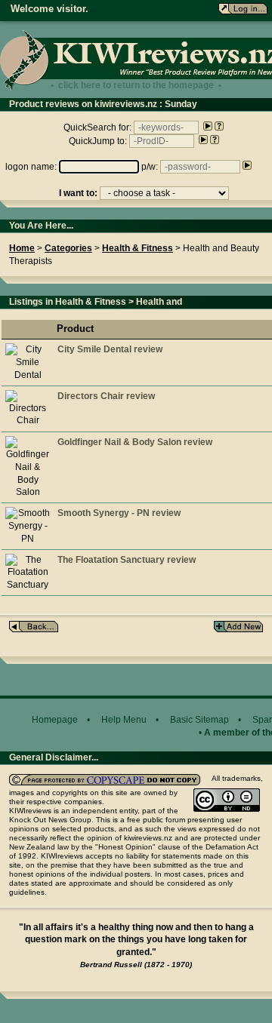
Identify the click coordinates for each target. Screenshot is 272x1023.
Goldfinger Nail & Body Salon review (134, 442)
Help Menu (124, 719)
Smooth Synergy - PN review (119, 513)
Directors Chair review (106, 396)
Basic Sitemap (199, 719)
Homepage (55, 719)
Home (22, 248)
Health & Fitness (137, 248)
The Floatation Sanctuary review (126, 560)
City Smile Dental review (109, 349)
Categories (68, 248)
